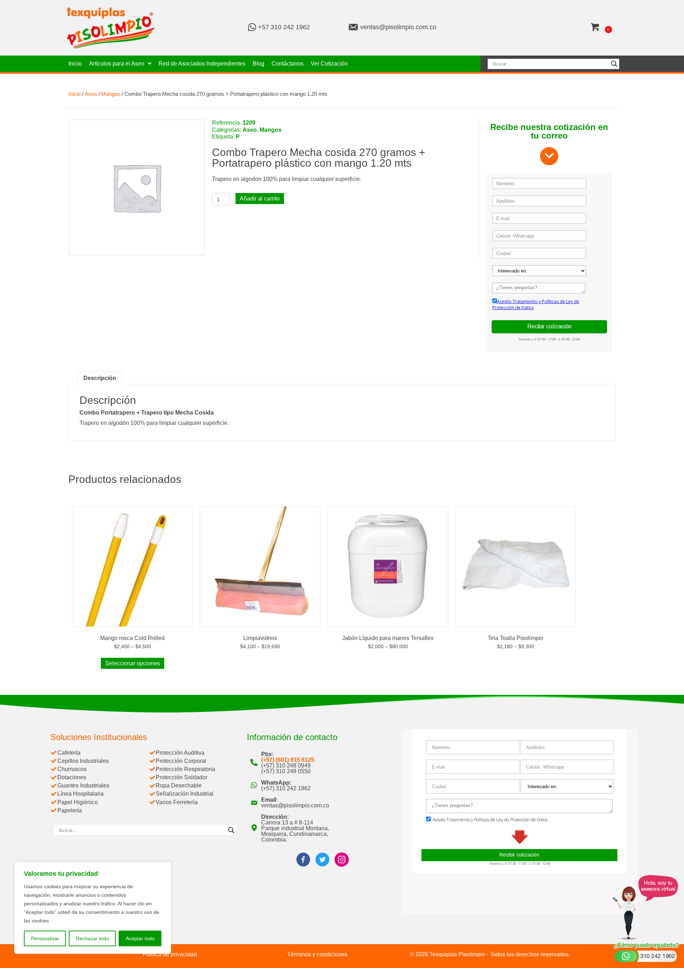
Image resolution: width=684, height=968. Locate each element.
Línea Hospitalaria (80, 794)
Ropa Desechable (179, 785)
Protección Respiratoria (185, 769)
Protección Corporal (181, 761)
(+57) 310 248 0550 (286, 771)
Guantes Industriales (83, 785)
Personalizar (45, 938)
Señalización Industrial (184, 794)
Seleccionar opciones (132, 663)
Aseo (91, 94)
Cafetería (69, 753)
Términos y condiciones (317, 954)
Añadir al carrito (260, 199)
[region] (92, 908)
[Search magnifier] (614, 64)
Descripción (99, 378)
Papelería (69, 810)
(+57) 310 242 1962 (286, 788)
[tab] (99, 377)
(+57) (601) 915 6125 (287, 760)
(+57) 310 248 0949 (286, 766)
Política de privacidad (169, 954)
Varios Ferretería (177, 802)
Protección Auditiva (180, 753)
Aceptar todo (140, 938)
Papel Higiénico (77, 802)
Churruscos (72, 769)
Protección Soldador (181, 777)
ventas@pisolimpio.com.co (398, 27)
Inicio (74, 94)
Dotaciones (71, 777)
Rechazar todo (92, 938)
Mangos (110, 94)
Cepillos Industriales (83, 761)
